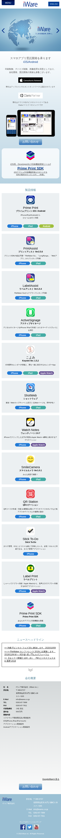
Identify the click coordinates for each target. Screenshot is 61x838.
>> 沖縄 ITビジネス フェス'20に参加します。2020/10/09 (30, 648)
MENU (8, 3)
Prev (3, 30)
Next (57, 30)
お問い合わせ (30, 141)
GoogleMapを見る (50, 779)
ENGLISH (54, 4)
